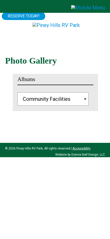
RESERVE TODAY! (24, 16)
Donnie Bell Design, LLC (88, 154)
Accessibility (81, 148)
